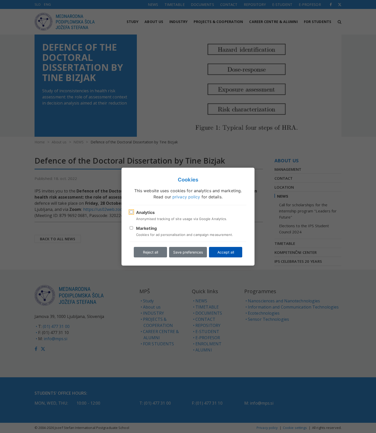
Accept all (225, 252)
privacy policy (186, 196)
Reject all (150, 252)
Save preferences (188, 252)
